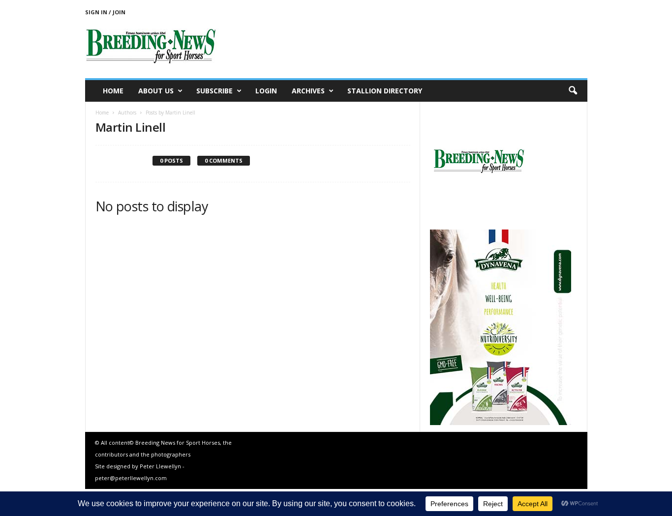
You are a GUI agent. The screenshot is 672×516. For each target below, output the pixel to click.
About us (156, 90)
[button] (572, 91)
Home (113, 90)
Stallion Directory (384, 90)
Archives (308, 90)
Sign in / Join (105, 12)
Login (266, 90)
